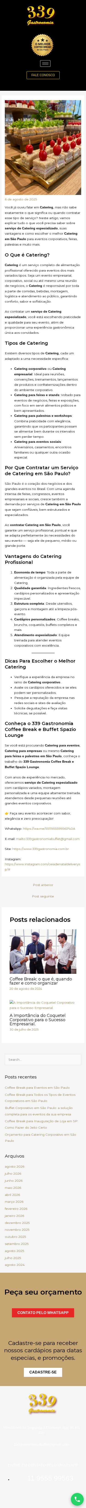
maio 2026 (13, 1187)
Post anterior (43, 885)
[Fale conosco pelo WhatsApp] (77, 1499)
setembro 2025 (17, 1244)
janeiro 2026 (14, 1216)
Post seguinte (43, 896)
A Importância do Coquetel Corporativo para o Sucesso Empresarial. (38, 1019)
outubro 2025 (15, 1237)
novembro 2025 (17, 1229)
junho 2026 (13, 1180)
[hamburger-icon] (45, 63)
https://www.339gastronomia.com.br (40, 849)
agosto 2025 (14, 1251)
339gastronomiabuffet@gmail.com (41, 1444)
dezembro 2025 (17, 1223)
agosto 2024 (15, 1265)
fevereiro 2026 (16, 1208)
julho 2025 (13, 1258)
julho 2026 (13, 1173)
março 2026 (14, 1201)
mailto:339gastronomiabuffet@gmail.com (48, 839)
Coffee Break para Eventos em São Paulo (37, 1087)
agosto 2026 (14, 1166)
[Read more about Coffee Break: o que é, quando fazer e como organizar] (43, 951)
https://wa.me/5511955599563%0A (49, 828)
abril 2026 (12, 1195)
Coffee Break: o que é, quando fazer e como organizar (41, 981)
